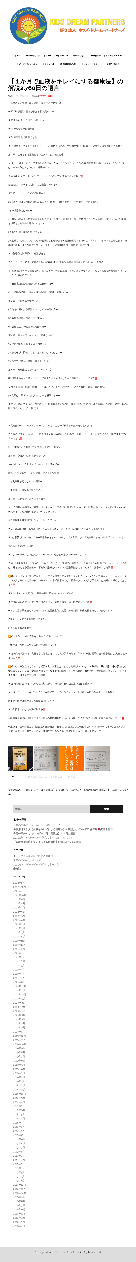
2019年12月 (19, 1035)
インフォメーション (91, 64)
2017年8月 (19, 1151)
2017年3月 (19, 1172)
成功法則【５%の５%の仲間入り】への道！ (37, 864)
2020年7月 (19, 1006)
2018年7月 (19, 1106)
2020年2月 (19, 1027)
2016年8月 (19, 1201)
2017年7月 (19, 1155)
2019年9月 (19, 1048)
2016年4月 (19, 1217)
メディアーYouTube (27, 64)
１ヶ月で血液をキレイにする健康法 (43, 777)
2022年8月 (19, 903)
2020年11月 (19, 990)
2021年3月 (19, 973)
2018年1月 (19, 1130)
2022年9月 (19, 899)
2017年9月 (19, 1147)
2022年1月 (19, 932)
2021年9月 (19, 948)
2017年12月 (19, 1135)
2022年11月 (19, 891)
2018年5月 (19, 1114)
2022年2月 (19, 928)
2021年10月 (19, 944)
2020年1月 (19, 1031)
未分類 (71, 777)
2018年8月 (19, 1102)
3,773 (61, 829)
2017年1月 (18, 1180)
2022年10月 (19, 895)
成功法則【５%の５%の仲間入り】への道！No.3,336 (42, 837)
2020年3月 (19, 1023)
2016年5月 (19, 1213)
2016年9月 (19, 1197)
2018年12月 (19, 1085)
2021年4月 (19, 969)
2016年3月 (19, 1221)
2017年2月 (19, 1176)
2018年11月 (19, 1089)
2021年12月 (19, 936)
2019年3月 (19, 1073)
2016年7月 (19, 1205)
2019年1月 (19, 1081)
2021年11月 (19, 940)
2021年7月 (19, 957)
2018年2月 (19, 1126)
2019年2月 (19, 1077)
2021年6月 (19, 961)
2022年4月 (19, 920)
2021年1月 (18, 982)
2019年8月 (19, 1052)
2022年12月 (19, 886)
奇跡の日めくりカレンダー (28, 860)
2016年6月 (19, 1209)
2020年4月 (19, 1019)
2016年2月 (19, 1226)
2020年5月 (19, 1015)
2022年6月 (19, 911)
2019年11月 (19, 1039)
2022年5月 (19, 915)
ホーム (18, 55)
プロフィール (48, 64)
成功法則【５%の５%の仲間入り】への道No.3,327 (99, 789)
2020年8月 (19, 1002)
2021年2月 (19, 977)
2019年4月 (19, 1068)
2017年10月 (19, 1143)
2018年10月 (19, 1093)
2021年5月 (19, 965)
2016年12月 (19, 1184)
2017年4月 (19, 1168)
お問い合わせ (113, 64)
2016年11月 (19, 1188)
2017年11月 (19, 1139)
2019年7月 (19, 1056)
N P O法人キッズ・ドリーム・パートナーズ (46, 55)
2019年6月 (19, 1060)
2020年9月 (19, 998)
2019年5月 (19, 1064)
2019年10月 (19, 1044)
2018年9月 (19, 1097)
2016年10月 (19, 1193)
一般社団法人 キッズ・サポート (105, 55)
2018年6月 (19, 1110)
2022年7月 (19, 907)
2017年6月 (19, 1159)
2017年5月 (19, 1164)
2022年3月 (19, 924)
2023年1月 (19, 882)
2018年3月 (19, 1122)
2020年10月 (19, 994)
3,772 (47, 841)
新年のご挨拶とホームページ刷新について (37, 825)
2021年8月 (19, 953)
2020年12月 (19, 986)
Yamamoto (46, 96)
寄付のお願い (79, 55)
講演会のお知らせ (68, 64)
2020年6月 (19, 1011)
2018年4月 (19, 1118)
